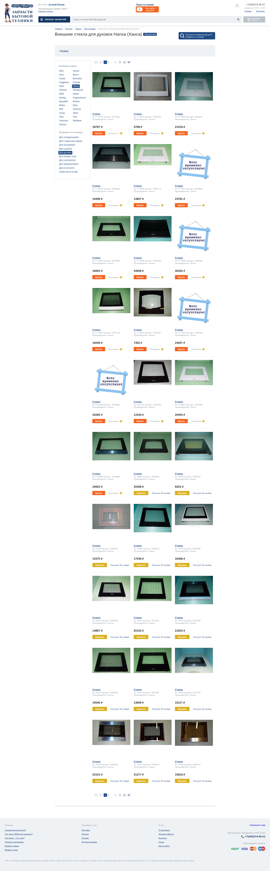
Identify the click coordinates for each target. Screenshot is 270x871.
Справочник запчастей (15, 830)
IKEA (61, 94)
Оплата (85, 834)
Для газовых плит (67, 156)
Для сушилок (65, 148)
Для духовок (89, 29)
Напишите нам (257, 825)
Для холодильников (68, 137)
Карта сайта (164, 846)
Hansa (78, 29)
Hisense (63, 90)
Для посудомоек (67, 145)
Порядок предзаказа (14, 842)
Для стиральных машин (70, 141)
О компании (164, 830)
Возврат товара (12, 846)
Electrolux (77, 78)
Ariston (76, 71)
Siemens (77, 109)
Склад (161, 842)
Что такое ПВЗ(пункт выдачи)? (19, 834)
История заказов (89, 842)
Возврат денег (11, 850)
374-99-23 (255, 4)
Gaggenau (64, 82)
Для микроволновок (68, 164)
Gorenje (76, 82)
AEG (61, 71)
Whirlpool (77, 120)
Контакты (260, 11)
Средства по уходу (68, 171)
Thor (75, 116)
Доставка (86, 830)
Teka (61, 116)
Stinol (75, 113)
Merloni (76, 101)
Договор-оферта (166, 834)
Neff (61, 109)
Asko (61, 74)
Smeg (62, 113)
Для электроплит (67, 160)
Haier (61, 86)
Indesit (76, 94)
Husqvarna (78, 90)
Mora (75, 105)
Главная (58, 29)
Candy (62, 78)
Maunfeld (63, 101)
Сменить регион (45, 11)
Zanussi (63, 124)
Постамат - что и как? (15, 838)
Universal (63, 120)
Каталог (69, 29)
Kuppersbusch (79, 97)
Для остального (66, 168)
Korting (62, 97)
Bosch (76, 74)
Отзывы (248, 11)
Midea (62, 105)
